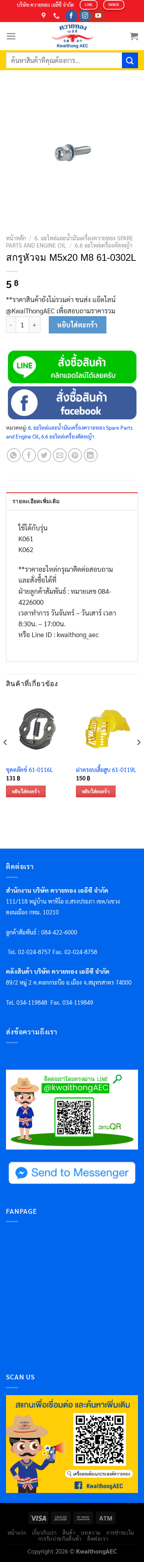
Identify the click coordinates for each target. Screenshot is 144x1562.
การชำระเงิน (120, 1532)
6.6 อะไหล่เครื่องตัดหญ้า (103, 245)
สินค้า (69, 1532)
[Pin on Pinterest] (75, 455)
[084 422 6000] (57, 16)
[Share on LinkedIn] (91, 455)
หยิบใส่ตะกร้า (77, 324)
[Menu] (11, 36)
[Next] (138, 758)
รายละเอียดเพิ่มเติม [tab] (36, 501)
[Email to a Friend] (60, 455)
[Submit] (130, 60)
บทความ (91, 1532)
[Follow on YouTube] (98, 16)
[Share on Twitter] (44, 455)
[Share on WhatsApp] (14, 455)
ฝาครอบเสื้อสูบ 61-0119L (106, 769)
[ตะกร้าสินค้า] (134, 36)
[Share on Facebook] (29, 455)
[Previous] (6, 758)
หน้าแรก (17, 1532)
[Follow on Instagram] (85, 16)
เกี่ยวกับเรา (44, 1532)
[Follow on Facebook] (71, 16)
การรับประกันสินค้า (60, 1538)
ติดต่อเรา (97, 1538)
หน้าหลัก (16, 238)
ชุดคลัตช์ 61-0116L (29, 769)
